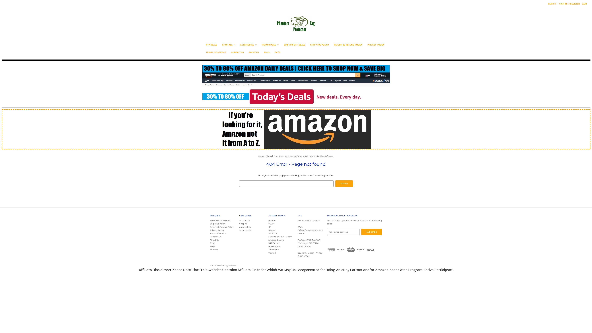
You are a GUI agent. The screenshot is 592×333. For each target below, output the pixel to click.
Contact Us (237, 52)
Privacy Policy (375, 44)
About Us (254, 52)
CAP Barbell (274, 243)
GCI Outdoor (274, 246)
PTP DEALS (211, 44)
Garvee (271, 230)
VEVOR (271, 223)
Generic (272, 220)
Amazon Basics (276, 240)
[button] (296, 84)
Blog (266, 52)
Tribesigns (273, 249)
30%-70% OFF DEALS (294, 44)
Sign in (563, 3)
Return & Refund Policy (348, 44)
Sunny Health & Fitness (280, 236)
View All (272, 253)
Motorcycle (269, 44)
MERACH (272, 233)
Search (552, 3)
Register (575, 3)
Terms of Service (216, 52)
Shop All (227, 44)
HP (269, 227)
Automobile (247, 44)
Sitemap (214, 249)
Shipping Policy (319, 44)
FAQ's (277, 52)
